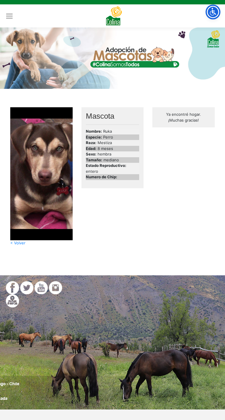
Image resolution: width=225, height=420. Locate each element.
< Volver (17, 243)
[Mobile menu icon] (9, 16)
